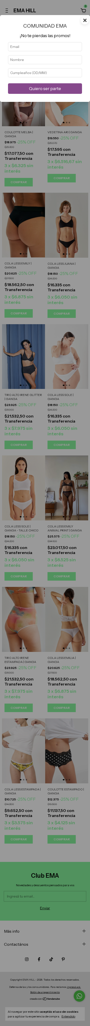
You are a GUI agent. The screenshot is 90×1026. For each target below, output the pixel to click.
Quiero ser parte (45, 88)
